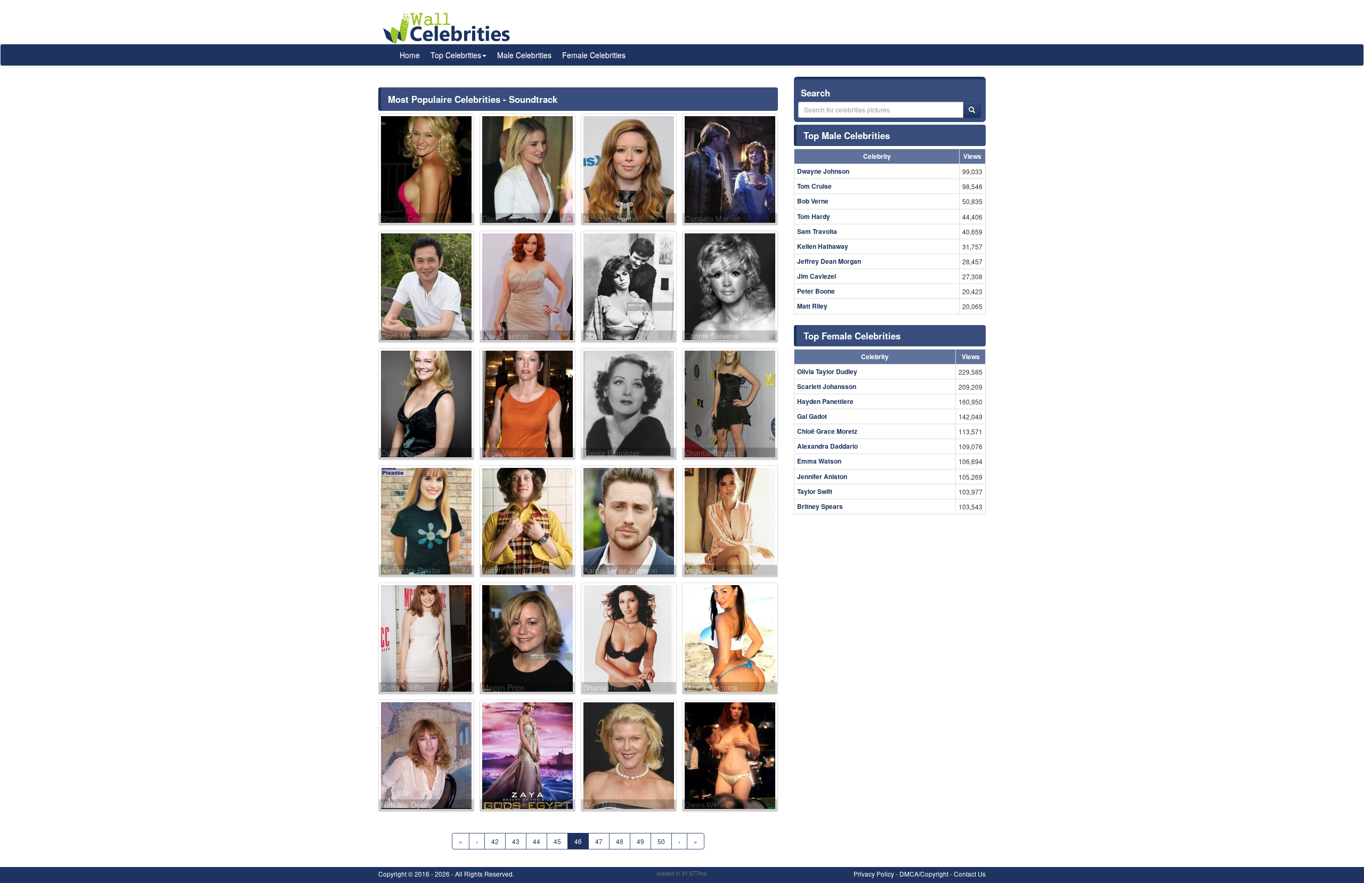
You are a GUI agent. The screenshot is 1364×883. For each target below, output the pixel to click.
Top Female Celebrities (851, 335)
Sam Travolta (817, 231)
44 (536, 841)
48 (619, 841)
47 (599, 841)
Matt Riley (812, 306)
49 (640, 841)
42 (495, 841)
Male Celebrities (524, 55)
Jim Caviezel (816, 276)
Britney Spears (820, 506)
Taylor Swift (814, 491)
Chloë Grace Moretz (827, 431)
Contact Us (970, 873)
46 (578, 841)
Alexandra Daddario (827, 446)
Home (410, 55)
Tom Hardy (813, 216)
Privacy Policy (874, 873)
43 (515, 841)
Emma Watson (819, 461)
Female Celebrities (594, 55)
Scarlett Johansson (826, 386)
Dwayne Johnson (823, 171)
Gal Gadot (812, 416)
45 (557, 841)
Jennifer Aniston (822, 476)
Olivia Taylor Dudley (827, 371)
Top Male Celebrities (846, 135)
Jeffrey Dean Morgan (829, 261)
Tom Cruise (814, 186)
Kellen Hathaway (822, 246)
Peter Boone (816, 291)
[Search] (972, 110)
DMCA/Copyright (923, 873)
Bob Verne (813, 201)
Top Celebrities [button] (456, 55)
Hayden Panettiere (825, 401)
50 (661, 841)
